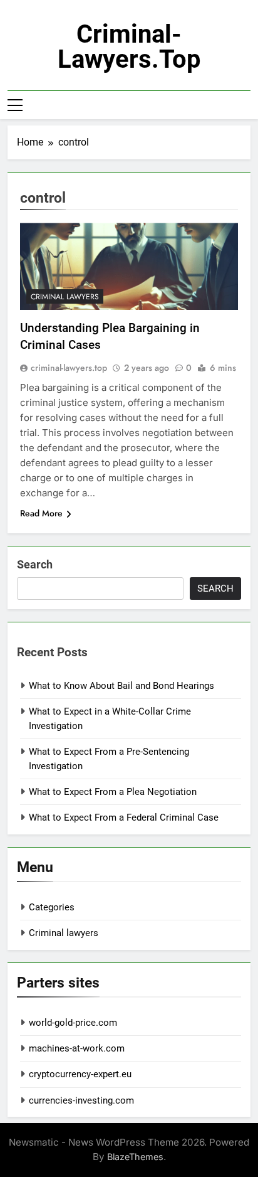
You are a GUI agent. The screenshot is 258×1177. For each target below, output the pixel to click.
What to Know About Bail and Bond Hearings (121, 685)
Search (35, 564)
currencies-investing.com (81, 1100)
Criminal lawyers (65, 296)
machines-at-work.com (77, 1048)
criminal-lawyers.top (129, 46)
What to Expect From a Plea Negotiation (113, 791)
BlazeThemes (135, 1156)
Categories (52, 907)
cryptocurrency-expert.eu (80, 1074)
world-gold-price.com (73, 1022)
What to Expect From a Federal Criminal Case (124, 817)
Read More (41, 513)
